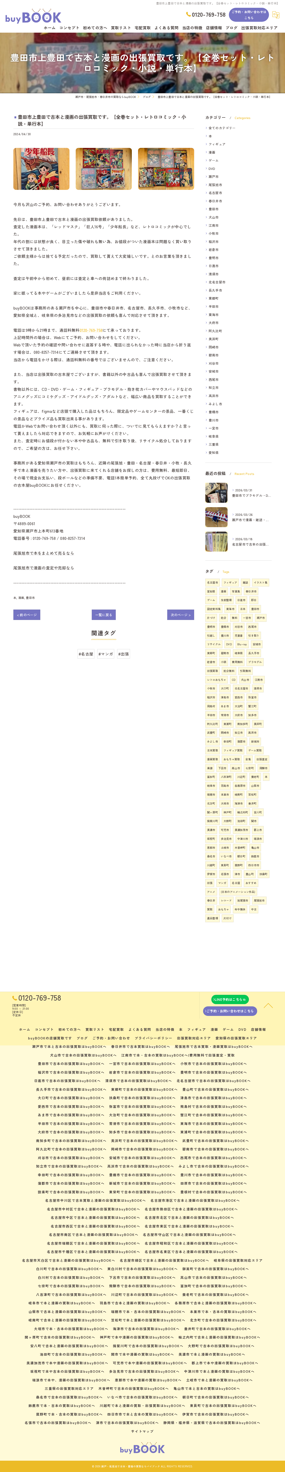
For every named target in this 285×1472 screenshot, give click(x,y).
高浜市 (214, 395)
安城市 (214, 371)
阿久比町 (215, 330)
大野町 (228, 821)
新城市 (255, 741)
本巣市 (225, 794)
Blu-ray (242, 644)
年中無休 (240, 909)
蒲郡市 (241, 741)
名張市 (225, 874)
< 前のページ (27, 614)
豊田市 (30, 598)
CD (233, 679)
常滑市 (225, 715)
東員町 (225, 865)
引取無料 (245, 671)
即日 (253, 600)
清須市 (214, 274)
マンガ (222, 883)
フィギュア (217, 144)
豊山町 (250, 874)
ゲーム (214, 160)
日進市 (214, 265)
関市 (253, 821)
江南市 (214, 225)
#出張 (123, 654)
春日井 (211, 900)
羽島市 (225, 785)
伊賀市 (211, 874)
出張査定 (261, 759)
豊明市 (214, 257)
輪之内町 (242, 812)
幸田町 (228, 741)
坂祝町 (211, 838)
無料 (234, 618)
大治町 (239, 706)
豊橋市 (214, 411)
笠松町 (252, 794)
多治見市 (226, 838)
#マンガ (105, 654)
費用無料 (237, 662)
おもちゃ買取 (232, 759)
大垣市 (225, 803)
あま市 (225, 706)
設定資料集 (214, 609)
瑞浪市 (258, 838)
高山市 (236, 768)
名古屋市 (215, 192)
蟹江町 (252, 706)
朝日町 (241, 856)
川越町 (211, 865)
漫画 (21, 598)
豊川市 (214, 420)
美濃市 (211, 830)
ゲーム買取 (255, 750)
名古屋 (236, 883)
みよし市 (215, 403)
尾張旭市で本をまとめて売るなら (43, 553)
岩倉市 (214, 249)
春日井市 (215, 201)
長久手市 (215, 290)
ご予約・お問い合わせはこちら (249, 15)
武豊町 (211, 732)
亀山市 (255, 847)
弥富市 (252, 697)
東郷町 (214, 298)
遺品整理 (212, 918)
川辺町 (241, 777)
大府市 (214, 322)
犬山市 (214, 217)
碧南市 (214, 355)
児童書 (239, 635)
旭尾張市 (242, 900)
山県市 (255, 785)
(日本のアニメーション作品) (238, 892)
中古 (253, 909)
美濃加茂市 (241, 830)
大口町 (225, 688)
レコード (226, 900)
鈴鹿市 (255, 856)
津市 (237, 874)
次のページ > (181, 614)
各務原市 (240, 785)
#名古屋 (86, 654)
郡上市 (258, 830)
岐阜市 (211, 785)
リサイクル (214, 644)
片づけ (211, 618)
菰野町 (239, 865)
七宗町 (250, 768)
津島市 (225, 697)
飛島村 (211, 706)
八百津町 (226, 777)
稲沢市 (214, 241)
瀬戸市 (214, 176)
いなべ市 (226, 856)
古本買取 (212, 750)
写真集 (236, 591)
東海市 (214, 314)
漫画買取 (212, 759)
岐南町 (239, 794)
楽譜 (209, 768)
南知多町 (242, 724)
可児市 (225, 830)
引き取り (253, 635)
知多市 (252, 715)
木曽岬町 (240, 847)
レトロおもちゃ (216, 679)
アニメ (211, 892)
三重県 (214, 444)
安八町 (258, 812)
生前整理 (226, 600)
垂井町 (252, 803)
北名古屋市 (217, 282)
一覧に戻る (103, 614)
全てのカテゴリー (222, 127)
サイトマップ (142, 1431)
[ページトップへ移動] (268, 1005)
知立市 (214, 387)
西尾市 (214, 379)
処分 (223, 618)
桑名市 (211, 856)
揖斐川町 (212, 821)
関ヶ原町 (212, 812)
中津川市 (242, 838)
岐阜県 (214, 436)
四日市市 (253, 865)
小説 (223, 662)
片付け (228, 918)
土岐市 (225, 847)
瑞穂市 (211, 794)
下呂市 (222, 768)
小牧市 (214, 233)
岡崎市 (214, 347)
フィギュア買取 (233, 750)
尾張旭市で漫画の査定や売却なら (43, 567)
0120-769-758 (91, 330)
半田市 (214, 306)
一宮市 (214, 428)
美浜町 (214, 338)
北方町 (211, 803)
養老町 (255, 777)
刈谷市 (214, 363)
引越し (211, 635)
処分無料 (229, 671)
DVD (212, 168)
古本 (242, 609)
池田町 (241, 821)
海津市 (239, 803)
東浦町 (228, 724)
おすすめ (251, 883)
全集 (248, 759)
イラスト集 (260, 582)
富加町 (211, 777)
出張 (209, 883)
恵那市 (211, 847)
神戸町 (228, 812)
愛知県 (214, 452)
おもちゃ (223, 909)
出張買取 (212, 671)
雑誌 (245, 582)
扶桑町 (263, 874)
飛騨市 (263, 768)
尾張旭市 (215, 184)
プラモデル (255, 662)
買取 (209, 909)
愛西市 (239, 697)
